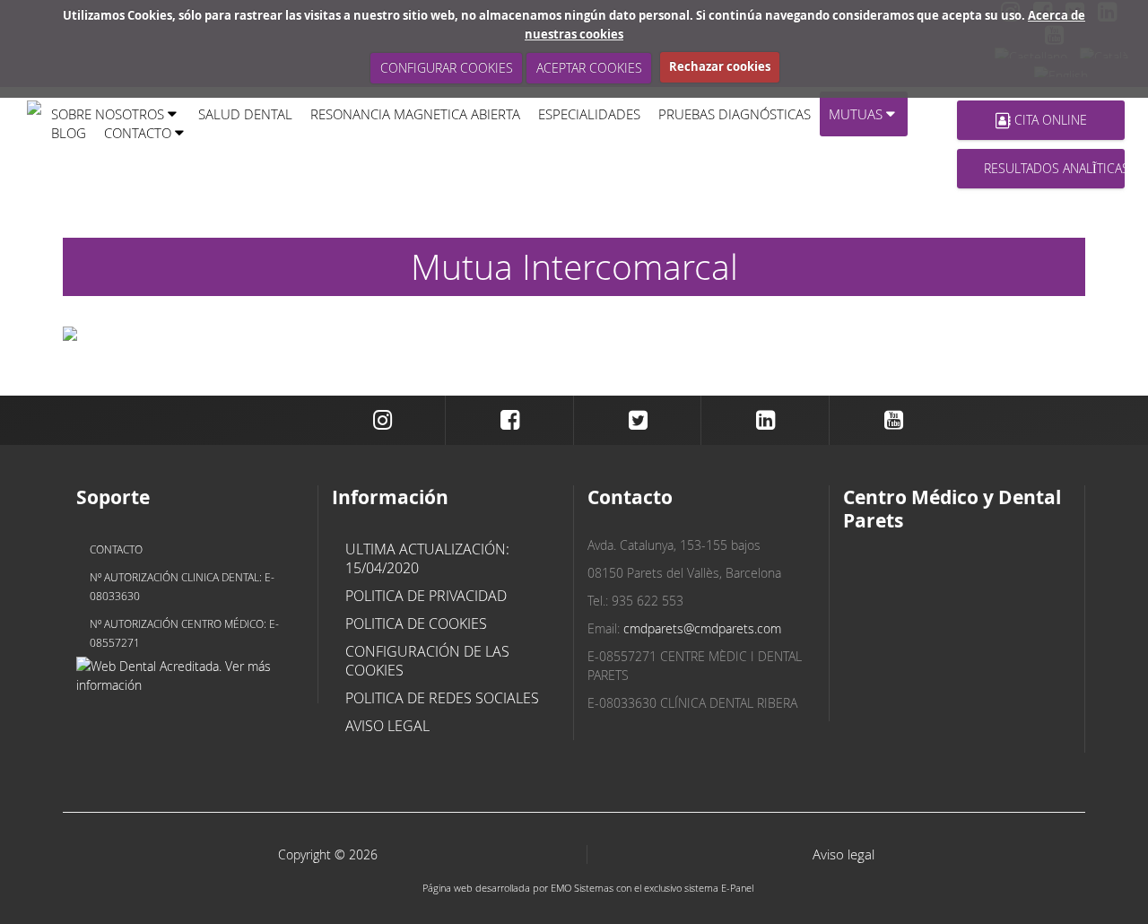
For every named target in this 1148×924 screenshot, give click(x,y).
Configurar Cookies (445, 67)
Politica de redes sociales (442, 698)
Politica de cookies (416, 623)
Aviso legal (387, 726)
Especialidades (589, 114)
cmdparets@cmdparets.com (702, 628)
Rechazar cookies (719, 66)
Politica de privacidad (426, 596)
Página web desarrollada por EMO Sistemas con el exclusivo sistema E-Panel (587, 887)
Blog (68, 133)
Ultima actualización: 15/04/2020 (427, 558)
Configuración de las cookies (427, 660)
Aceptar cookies (588, 67)
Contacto (116, 549)
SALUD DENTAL (245, 114)
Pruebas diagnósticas (734, 114)
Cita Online (1049, 119)
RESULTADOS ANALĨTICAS (1054, 168)
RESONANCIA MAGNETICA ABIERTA (415, 114)
